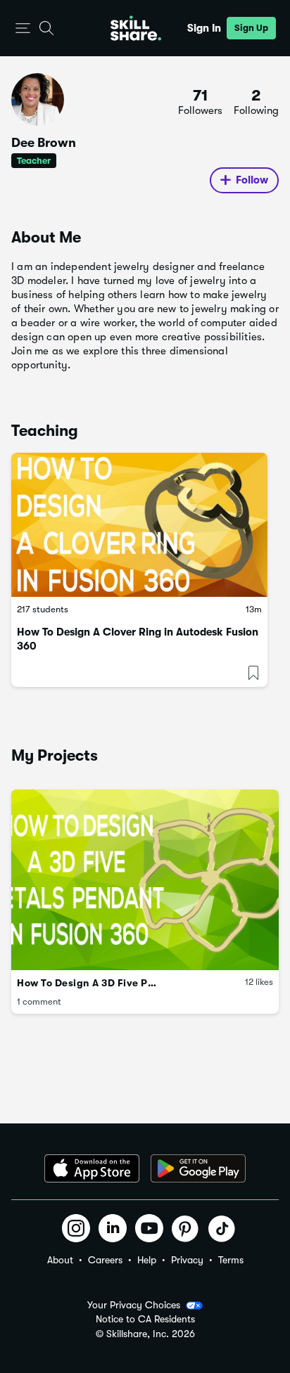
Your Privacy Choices (133, 1304)
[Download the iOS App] (91, 1168)
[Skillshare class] (139, 525)
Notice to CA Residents (145, 1319)
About (60, 1259)
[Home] (136, 28)
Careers (105, 1259)
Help (146, 1259)
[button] (23, 28)
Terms (231, 1259)
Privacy (187, 1259)
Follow (252, 180)
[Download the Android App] (198, 1168)
